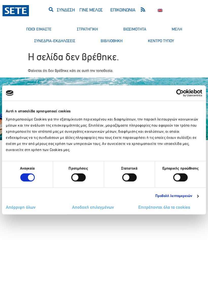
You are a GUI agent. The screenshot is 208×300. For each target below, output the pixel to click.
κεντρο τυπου (161, 41)
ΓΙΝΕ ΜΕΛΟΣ (91, 10)
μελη (177, 29)
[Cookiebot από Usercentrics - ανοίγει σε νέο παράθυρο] (180, 93)
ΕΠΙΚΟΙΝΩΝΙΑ (122, 10)
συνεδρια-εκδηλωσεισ (54, 41)
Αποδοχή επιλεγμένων (93, 207)
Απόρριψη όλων (21, 207)
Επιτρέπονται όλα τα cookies (164, 207)
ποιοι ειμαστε (38, 29)
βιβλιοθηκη (112, 41)
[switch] (78, 177)
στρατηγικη (87, 29)
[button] (51, 9)
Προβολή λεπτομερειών (174, 196)
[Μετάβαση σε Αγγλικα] (160, 10)
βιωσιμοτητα (134, 29)
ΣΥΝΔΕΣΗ (66, 10)
